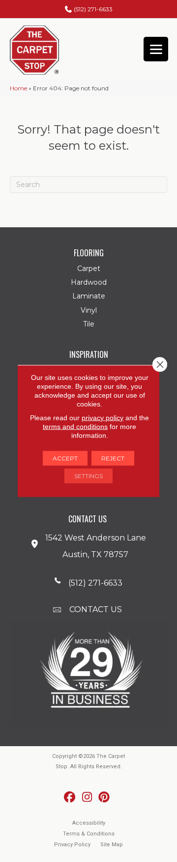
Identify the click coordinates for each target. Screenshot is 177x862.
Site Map (111, 844)
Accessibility (88, 823)
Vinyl (89, 310)
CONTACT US (95, 609)
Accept (65, 458)
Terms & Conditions (89, 833)
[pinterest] (104, 797)
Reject (112, 458)
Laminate (88, 296)
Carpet (88, 268)
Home (18, 88)
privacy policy (102, 418)
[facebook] (70, 797)
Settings (88, 476)
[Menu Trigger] (156, 49)
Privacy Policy (72, 844)
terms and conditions (75, 427)
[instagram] (87, 797)
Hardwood (89, 282)
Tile (88, 324)
